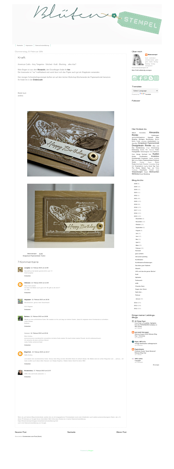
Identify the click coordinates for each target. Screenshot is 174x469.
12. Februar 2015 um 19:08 (39, 316)
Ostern (141, 160)
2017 (136, 210)
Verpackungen (137, 172)
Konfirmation (143, 156)
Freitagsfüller (136, 151)
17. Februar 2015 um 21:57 (42, 370)
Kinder (134, 156)
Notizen (136, 160)
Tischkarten (134, 170)
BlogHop (134, 139)
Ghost (151, 151)
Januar (138, 299)
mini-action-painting (141, 256)
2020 (136, 201)
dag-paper (27, 299)
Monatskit (41, 70)
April (137, 242)
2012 (136, 308)
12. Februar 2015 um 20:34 (39, 333)
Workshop (147, 174)
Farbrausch (138, 280)
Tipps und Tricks (153, 168)
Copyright (138, 360)
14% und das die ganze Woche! (145, 271)
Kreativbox (155, 156)
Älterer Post (121, 432)
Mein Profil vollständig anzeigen (142, 70)
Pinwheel (142, 162)
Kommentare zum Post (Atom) (32, 436)
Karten (43, 256)
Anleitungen (155, 135)
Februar (138, 248)
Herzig (138, 154)
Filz (147, 149)
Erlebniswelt (38, 80)
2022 (136, 195)
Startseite (20, 45)
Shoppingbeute (139, 166)
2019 (136, 204)
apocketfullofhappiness (138, 137)
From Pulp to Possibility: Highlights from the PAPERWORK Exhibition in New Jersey (146, 324)
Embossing (135, 149)
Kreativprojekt (136, 158)
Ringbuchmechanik (137, 164)
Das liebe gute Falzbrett (142, 265)
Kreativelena (28, 370)
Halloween (156, 151)
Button (134, 141)
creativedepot (151, 141)
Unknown (27, 283)
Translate (148, 94)
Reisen (157, 162)
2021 (136, 198)
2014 (136, 302)
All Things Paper (140, 321)
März (137, 245)
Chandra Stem (139, 286)
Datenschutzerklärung (42, 45)
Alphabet (138, 277)
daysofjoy (134, 143)
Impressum (29, 45)
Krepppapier (144, 158)
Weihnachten (154, 172)
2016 (136, 213)
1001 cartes (139, 358)
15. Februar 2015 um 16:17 (40, 352)
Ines (150, 154)
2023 (136, 192)
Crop (158, 141)
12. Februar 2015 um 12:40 (40, 283)
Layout (151, 158)
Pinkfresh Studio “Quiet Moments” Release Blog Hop (145, 352)
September (139, 227)
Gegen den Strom (141, 289)
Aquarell (150, 137)
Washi (146, 172)
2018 (136, 207)
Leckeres (156, 158)
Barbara (27, 316)
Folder (157, 149)
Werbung (135, 174)
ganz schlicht (139, 253)
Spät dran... (139, 292)
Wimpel (141, 174)
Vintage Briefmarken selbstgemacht (146, 343)
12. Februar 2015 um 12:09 (39, 268)
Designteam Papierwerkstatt (31, 256)
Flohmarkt (151, 149)
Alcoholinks (142, 132)
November (139, 221)
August (138, 230)
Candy (138, 141)
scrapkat (27, 268)
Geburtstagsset (145, 151)
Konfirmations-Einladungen (143, 262)
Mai (137, 239)
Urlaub (157, 170)
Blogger (90, 450)
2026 (136, 183)
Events (142, 149)
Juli (137, 233)
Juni (137, 236)
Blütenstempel (32, 253)
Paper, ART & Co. (140, 341)
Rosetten (145, 164)
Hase (133, 154)
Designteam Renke (141, 145)
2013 (136, 305)
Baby (157, 137)
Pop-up (149, 162)
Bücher (157, 139)
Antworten (27, 276)
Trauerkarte (143, 170)
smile (136, 283)
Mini (133, 160)
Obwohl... (138, 268)
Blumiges (142, 139)
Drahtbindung (140, 148)
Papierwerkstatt (148, 160)
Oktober (138, 224)
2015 (136, 216)
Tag (154, 166)
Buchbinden (150, 139)
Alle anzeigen (156, 365)
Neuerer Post (20, 432)
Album (134, 132)
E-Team (148, 148)
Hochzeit (144, 154)
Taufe (157, 166)
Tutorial (151, 170)
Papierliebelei (139, 349)
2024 (136, 189)
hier (68, 70)
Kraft (136, 274)
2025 (136, 186)
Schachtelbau (152, 164)
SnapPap (146, 166)
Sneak (150, 166)
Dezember (139, 218)
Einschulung (155, 148)
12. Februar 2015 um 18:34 (40, 299)
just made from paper (142, 332)
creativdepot (144, 141)
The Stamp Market (139, 168)
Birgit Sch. (27, 352)
